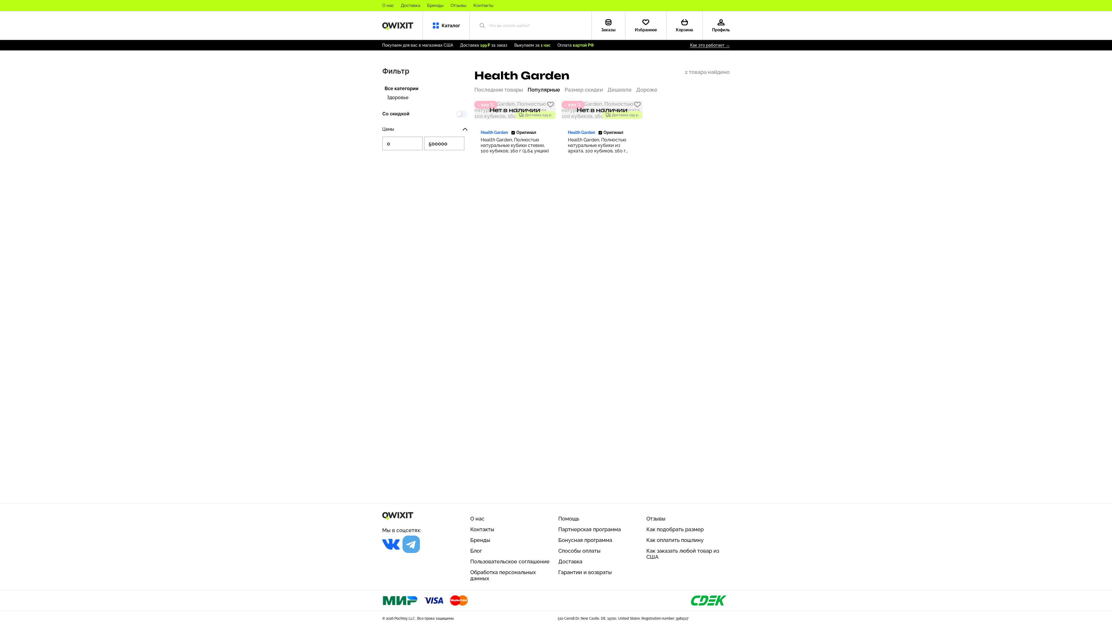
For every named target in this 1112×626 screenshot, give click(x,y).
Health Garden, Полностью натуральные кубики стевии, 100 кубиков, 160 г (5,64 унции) (515, 145)
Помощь (568, 519)
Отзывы (459, 5)
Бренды (435, 5)
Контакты (483, 5)
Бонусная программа (585, 540)
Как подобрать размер (675, 529)
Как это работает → (710, 45)
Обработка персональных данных (503, 575)
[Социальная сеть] (391, 544)
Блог (476, 551)
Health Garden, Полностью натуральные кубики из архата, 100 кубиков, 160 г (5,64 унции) (597, 145)
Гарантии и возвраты (585, 572)
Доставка (410, 5)
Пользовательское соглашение (510, 561)
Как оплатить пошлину (675, 540)
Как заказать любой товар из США (682, 554)
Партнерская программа (589, 529)
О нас (388, 5)
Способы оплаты (579, 551)
